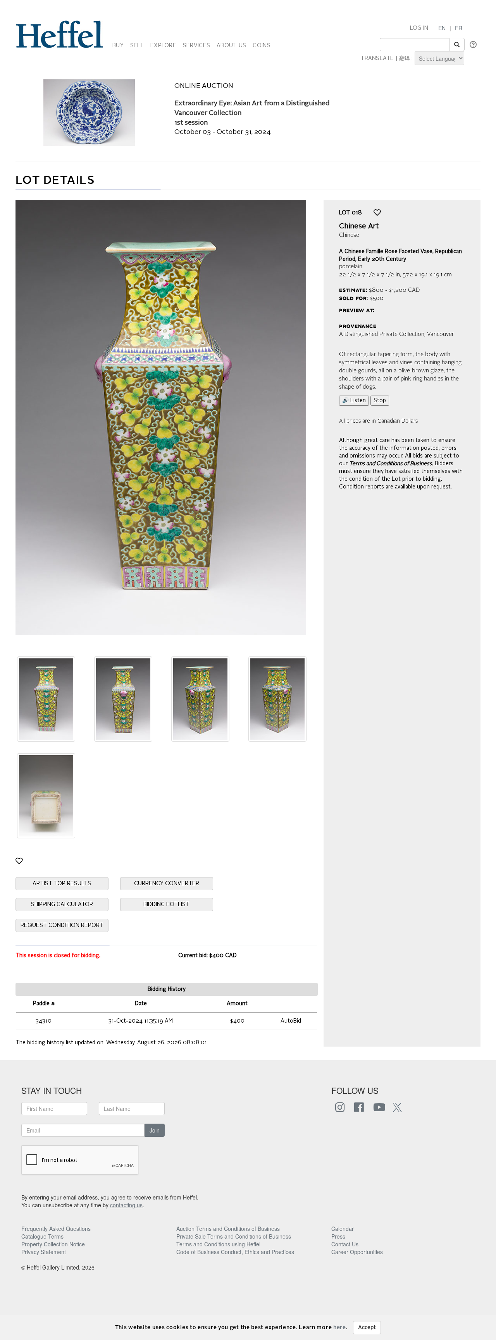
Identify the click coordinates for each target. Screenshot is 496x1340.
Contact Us (344, 1244)
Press (338, 1236)
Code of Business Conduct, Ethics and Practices (235, 1252)
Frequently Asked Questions (56, 1228)
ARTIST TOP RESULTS (62, 883)
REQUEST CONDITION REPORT (62, 925)
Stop (380, 400)
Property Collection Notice (53, 1244)
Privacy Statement (43, 1252)
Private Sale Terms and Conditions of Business (233, 1236)
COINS (261, 45)
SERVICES (196, 45)
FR (458, 28)
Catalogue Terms (42, 1236)
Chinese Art (359, 226)
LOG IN (419, 28)
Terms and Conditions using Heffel (218, 1244)
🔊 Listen (354, 400)
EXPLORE (163, 45)
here (339, 1327)
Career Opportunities (357, 1252)
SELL (137, 45)
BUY (118, 45)
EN (442, 28)
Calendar (342, 1228)
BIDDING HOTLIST (166, 904)
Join (155, 1130)
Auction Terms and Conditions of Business (228, 1228)
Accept (367, 1327)
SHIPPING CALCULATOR (62, 904)
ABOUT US (231, 45)
